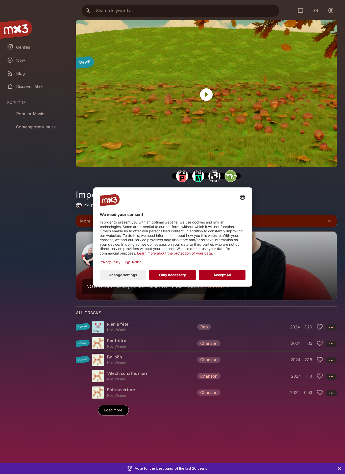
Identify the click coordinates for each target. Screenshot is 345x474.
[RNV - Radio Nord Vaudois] (231, 176)
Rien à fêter (118, 324)
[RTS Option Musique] (198, 176)
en (315, 10)
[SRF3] (214, 176)
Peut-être (116, 340)
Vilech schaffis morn (128, 373)
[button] (206, 327)
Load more (113, 410)
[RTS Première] (182, 176)
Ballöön (114, 356)
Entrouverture (121, 389)
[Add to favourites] (319, 326)
